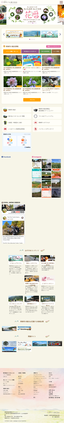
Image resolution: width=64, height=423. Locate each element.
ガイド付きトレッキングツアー (40, 378)
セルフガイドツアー (38, 374)
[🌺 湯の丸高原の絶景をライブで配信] (36, 193)
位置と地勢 (5, 390)
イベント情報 (6, 381)
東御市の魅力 (6, 388)
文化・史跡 (20, 390)
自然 (19, 392)
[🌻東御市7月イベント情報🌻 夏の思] (36, 173)
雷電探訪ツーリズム (38, 381)
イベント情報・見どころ (12, 51)
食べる (19, 376)
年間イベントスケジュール (53, 46)
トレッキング (36, 392)
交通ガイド (51, 385)
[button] (2, 14)
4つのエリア (5, 392)
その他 (50, 381)
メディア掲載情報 (7, 374)
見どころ (5, 383)
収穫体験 (35, 390)
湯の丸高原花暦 (21, 393)
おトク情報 (56, 51)
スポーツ (35, 388)
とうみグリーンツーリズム (39, 376)
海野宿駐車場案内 (52, 386)
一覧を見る (32, 99)
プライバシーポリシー (54, 395)
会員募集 (51, 394)
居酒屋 (19, 378)
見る (19, 386)
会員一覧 (51, 392)
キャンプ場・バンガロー (54, 378)
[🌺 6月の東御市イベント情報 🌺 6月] (46, 193)
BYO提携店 (20, 383)
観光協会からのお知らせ (30, 51)
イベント (20, 388)
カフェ (19, 379)
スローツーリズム (37, 380)
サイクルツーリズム (38, 385)
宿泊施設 (51, 374)
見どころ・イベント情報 (8, 379)
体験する (36, 373)
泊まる (50, 373)
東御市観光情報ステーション (9, 393)
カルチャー (36, 394)
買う (35, 397)
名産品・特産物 (21, 373)
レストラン (20, 381)
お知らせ (5, 376)
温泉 (50, 376)
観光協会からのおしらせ (8, 373)
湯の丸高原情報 (45, 51)
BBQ (35, 387)
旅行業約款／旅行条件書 (54, 397)
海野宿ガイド (36, 383)
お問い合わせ (52, 390)
